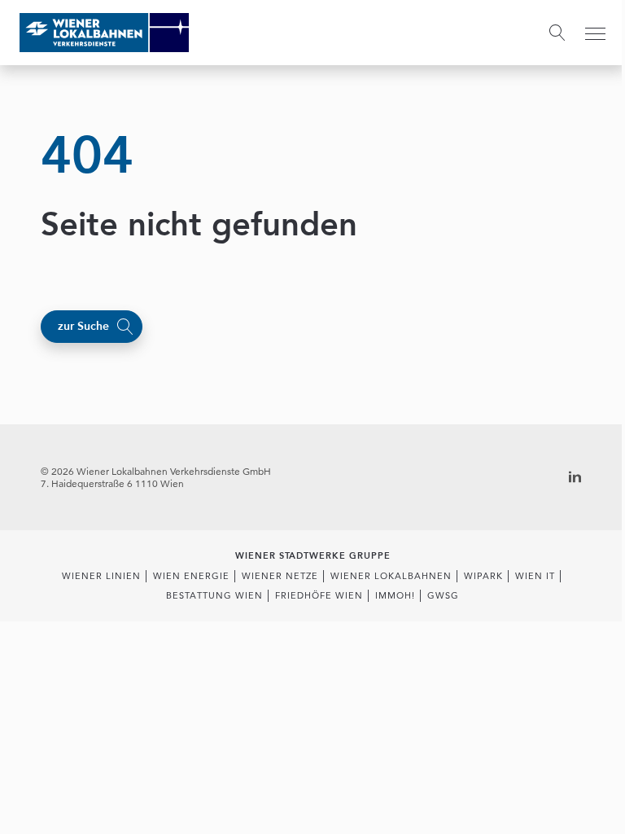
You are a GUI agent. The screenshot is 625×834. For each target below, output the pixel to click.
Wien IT (535, 576)
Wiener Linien (101, 576)
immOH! (395, 595)
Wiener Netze (280, 576)
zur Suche (83, 326)
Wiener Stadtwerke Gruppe (313, 556)
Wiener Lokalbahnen (391, 576)
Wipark (483, 576)
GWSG (443, 595)
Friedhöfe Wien (319, 595)
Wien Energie (191, 576)
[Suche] (557, 32)
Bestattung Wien (214, 595)
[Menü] (595, 34)
